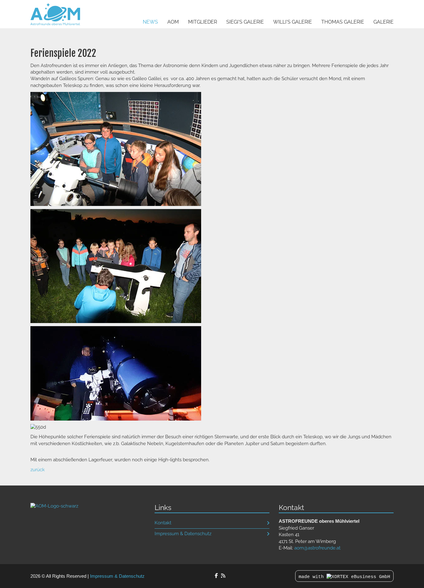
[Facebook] (216, 575)
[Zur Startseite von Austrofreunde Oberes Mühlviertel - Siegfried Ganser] (55, 14)
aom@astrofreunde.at (317, 548)
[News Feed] (223, 575)
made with (313, 577)
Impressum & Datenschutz (183, 533)
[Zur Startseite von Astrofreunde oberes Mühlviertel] (54, 505)
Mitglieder (202, 22)
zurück (37, 469)
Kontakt (163, 523)
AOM (173, 22)
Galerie (383, 22)
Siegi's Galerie (245, 22)
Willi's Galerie (292, 22)
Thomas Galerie (342, 22)
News (150, 22)
